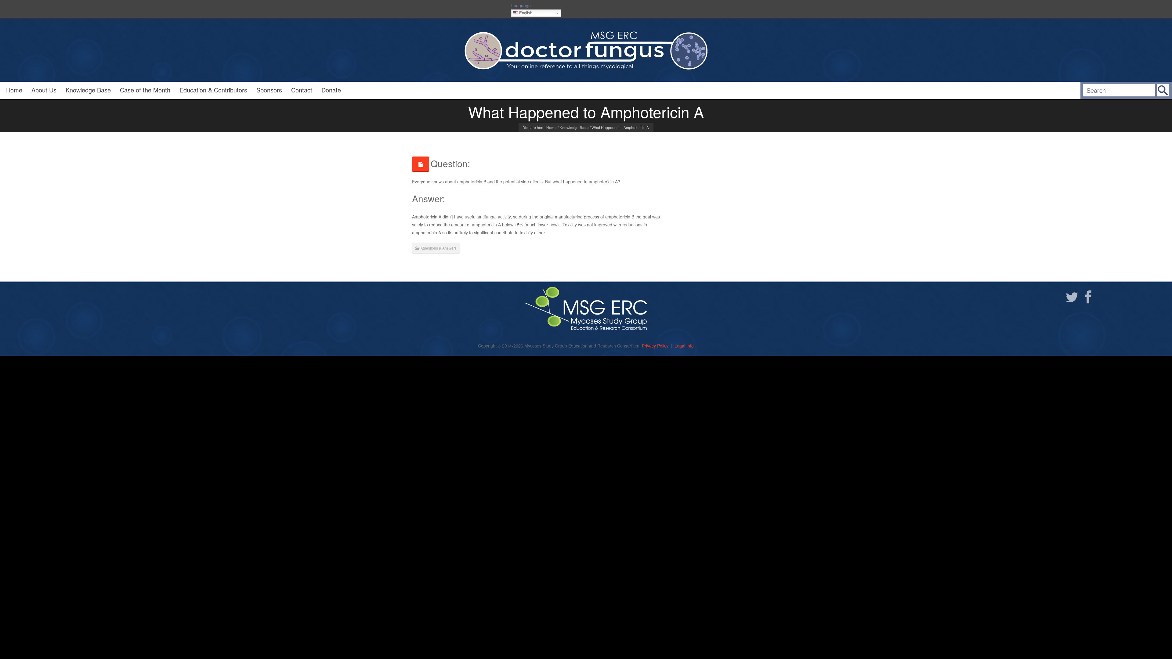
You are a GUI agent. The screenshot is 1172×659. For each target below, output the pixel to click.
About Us (43, 89)
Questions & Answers (439, 247)
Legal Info (684, 346)
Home (14, 89)
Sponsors (269, 89)
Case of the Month (145, 89)
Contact (301, 89)
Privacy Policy (655, 346)
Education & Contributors (213, 89)
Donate (331, 89)
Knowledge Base (88, 89)
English (525, 13)
